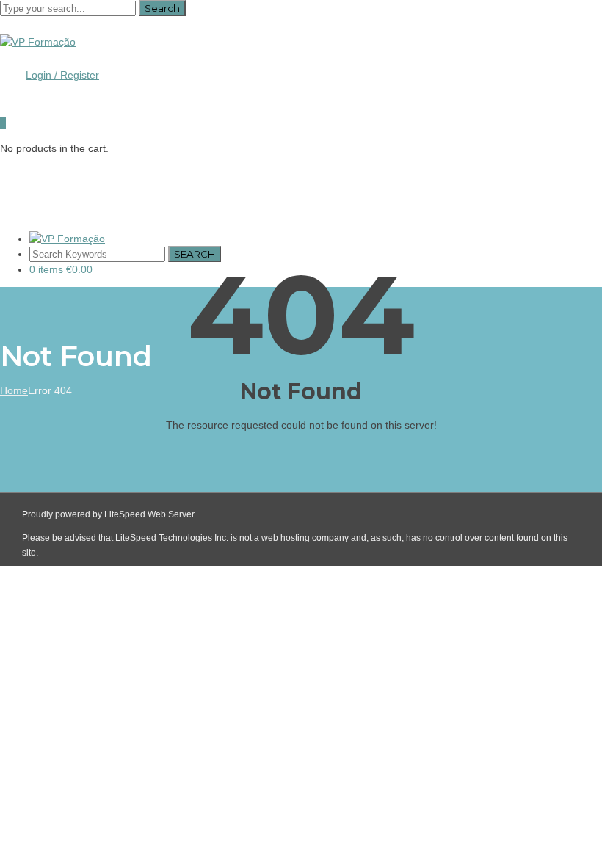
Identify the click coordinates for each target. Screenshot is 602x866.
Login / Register (62, 75)
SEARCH (194, 254)
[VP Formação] (38, 42)
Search (162, 8)
